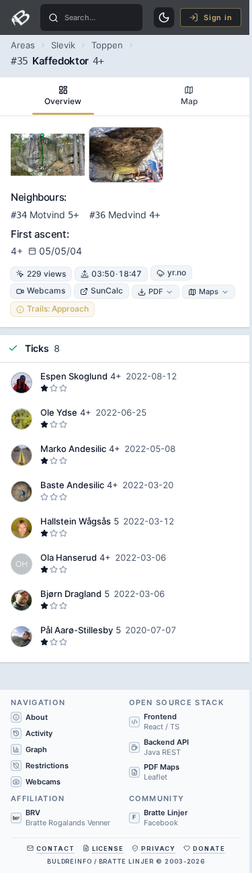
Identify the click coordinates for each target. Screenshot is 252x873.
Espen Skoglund (74, 376)
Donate (208, 848)
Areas (23, 45)
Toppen (107, 45)
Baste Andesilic (72, 484)
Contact (55, 848)
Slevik (63, 45)
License (108, 848)
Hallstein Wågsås (75, 521)
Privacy (158, 848)
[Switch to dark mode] (164, 17)
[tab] (63, 96)
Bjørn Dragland (70, 593)
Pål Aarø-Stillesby (76, 630)
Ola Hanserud (68, 557)
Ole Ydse (58, 412)
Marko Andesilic (73, 448)
